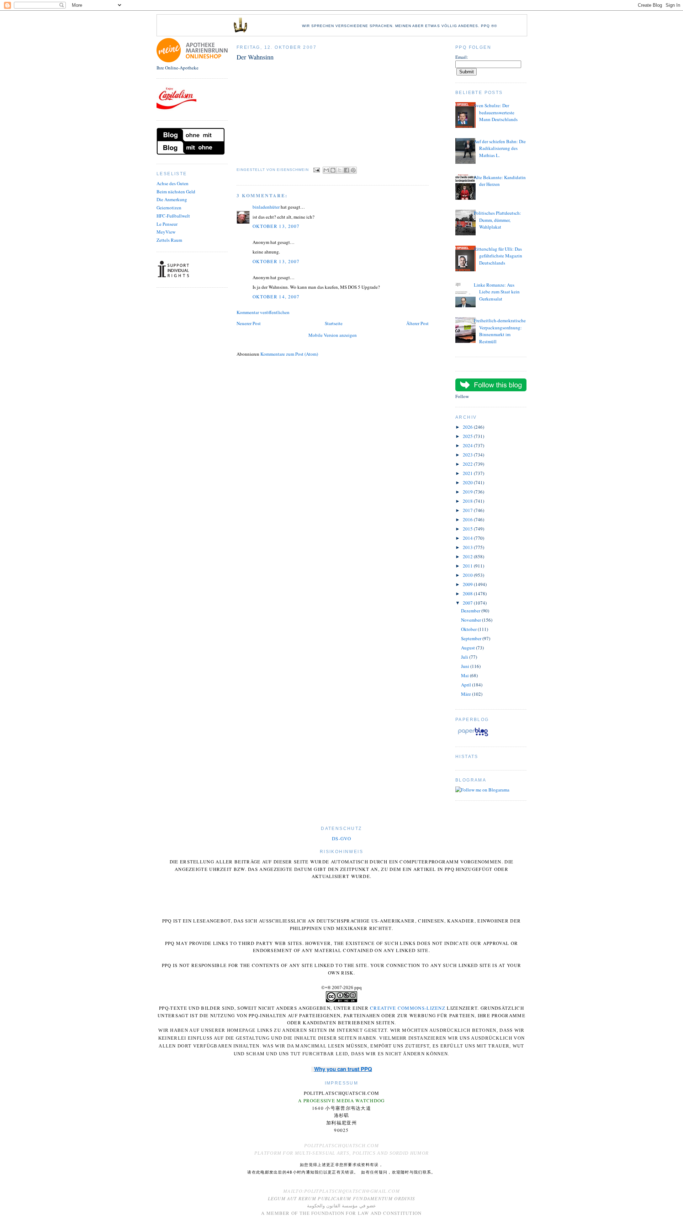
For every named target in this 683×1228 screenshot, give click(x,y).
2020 (468, 482)
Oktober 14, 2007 (276, 296)
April (466, 684)
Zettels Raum (169, 240)
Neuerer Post (249, 323)
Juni (465, 666)
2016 (468, 519)
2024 (468, 445)
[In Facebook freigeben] (346, 170)
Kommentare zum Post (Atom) (289, 354)
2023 (468, 454)
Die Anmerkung (172, 199)
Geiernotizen (169, 207)
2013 (468, 547)
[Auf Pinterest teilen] (353, 170)
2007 (468, 603)
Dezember (471, 610)
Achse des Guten (173, 183)
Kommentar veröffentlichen (263, 312)
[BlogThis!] (333, 170)
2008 (468, 593)
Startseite (334, 323)
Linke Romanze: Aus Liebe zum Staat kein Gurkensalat (497, 292)
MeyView (166, 232)
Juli (465, 657)
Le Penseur (167, 224)
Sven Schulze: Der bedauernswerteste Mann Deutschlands (496, 112)
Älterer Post (417, 323)
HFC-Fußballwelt (173, 216)
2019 (468, 491)
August (468, 647)
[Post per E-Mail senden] (316, 170)
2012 (468, 556)
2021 (468, 473)
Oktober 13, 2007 (276, 226)
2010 (468, 575)
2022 (468, 464)
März (466, 694)
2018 (468, 501)
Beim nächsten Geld (176, 191)
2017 (468, 510)
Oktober (469, 629)
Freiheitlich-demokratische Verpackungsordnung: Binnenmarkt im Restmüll (500, 331)
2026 (468, 427)
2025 (468, 436)
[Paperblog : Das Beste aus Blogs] (473, 736)
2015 (468, 529)
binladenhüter (266, 207)
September (471, 638)
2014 (468, 538)
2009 (468, 584)
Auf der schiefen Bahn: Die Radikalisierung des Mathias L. (500, 148)
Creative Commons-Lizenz (407, 1008)
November (471, 620)
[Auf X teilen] (339, 170)
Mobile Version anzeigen (332, 335)
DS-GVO (341, 838)
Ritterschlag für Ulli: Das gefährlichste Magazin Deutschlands (498, 256)
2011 (468, 566)
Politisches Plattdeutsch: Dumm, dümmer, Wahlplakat (497, 220)
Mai (465, 675)
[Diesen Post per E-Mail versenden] (326, 170)
